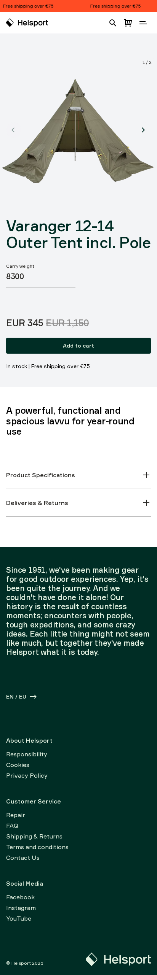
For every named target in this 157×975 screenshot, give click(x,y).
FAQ (12, 825)
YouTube (18, 918)
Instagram (21, 907)
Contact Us (23, 857)
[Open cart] (128, 22)
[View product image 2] (143, 130)
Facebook (20, 897)
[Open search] (112, 22)
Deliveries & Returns (37, 503)
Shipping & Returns (34, 836)
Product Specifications (40, 475)
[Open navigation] (143, 22)
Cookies (17, 765)
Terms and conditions (37, 847)
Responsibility (26, 754)
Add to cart (78, 345)
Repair (15, 815)
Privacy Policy (27, 775)
